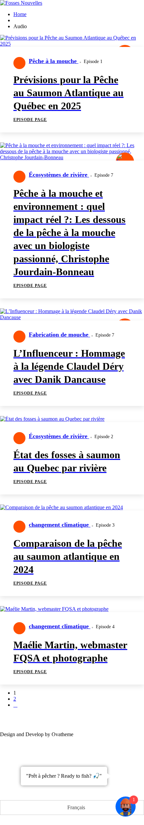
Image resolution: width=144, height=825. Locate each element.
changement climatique (59, 524)
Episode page (30, 119)
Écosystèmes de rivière (59, 174)
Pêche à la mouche (53, 61)
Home (19, 14)
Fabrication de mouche (59, 334)
